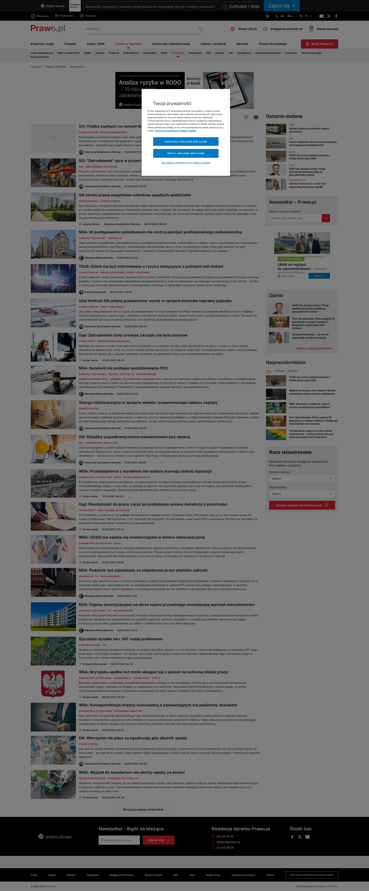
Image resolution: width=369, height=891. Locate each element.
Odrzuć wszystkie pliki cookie (186, 153)
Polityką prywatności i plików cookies (175, 130)
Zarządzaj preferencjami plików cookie (185, 162)
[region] (186, 132)
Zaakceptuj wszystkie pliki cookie (186, 141)
